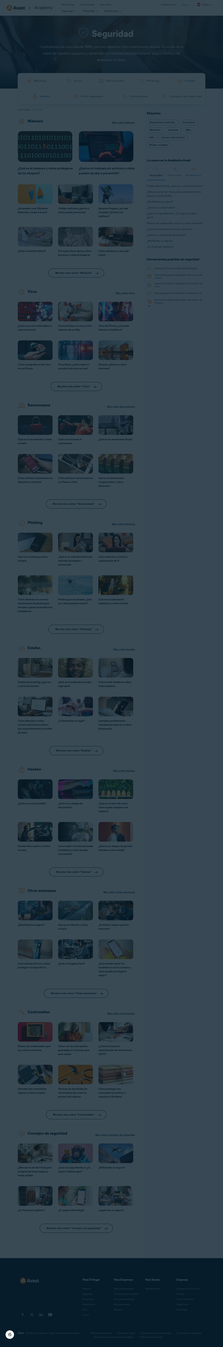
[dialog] (111, 673)
